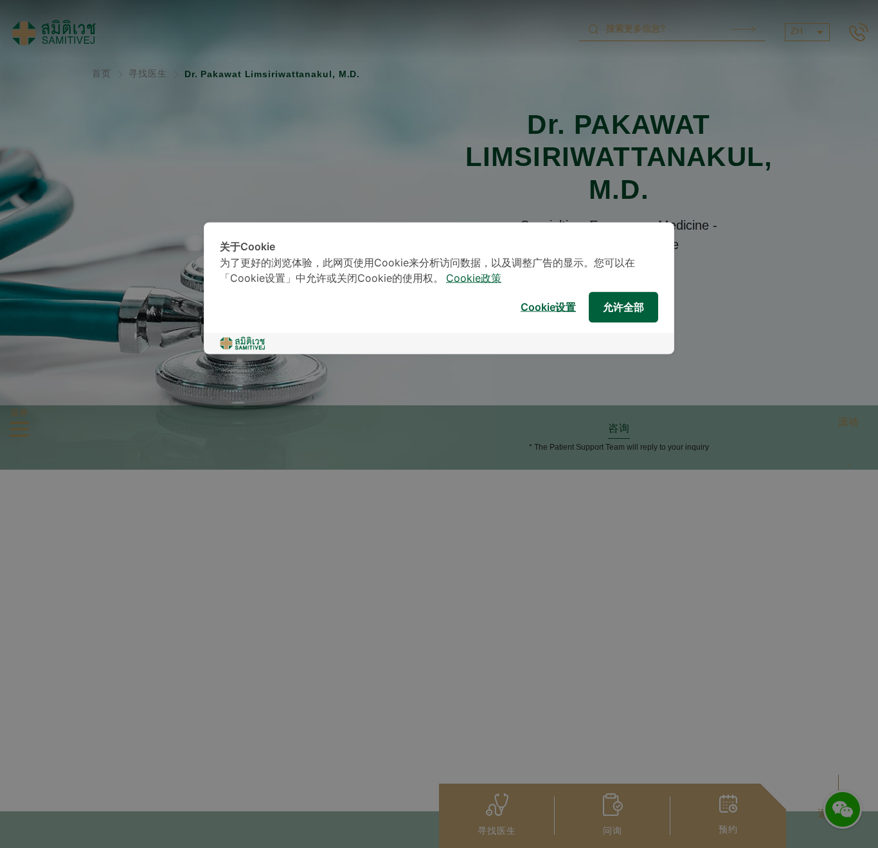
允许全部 (623, 307)
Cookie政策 (473, 278)
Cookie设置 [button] (548, 307)
